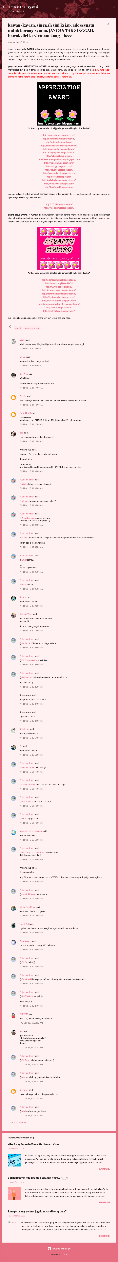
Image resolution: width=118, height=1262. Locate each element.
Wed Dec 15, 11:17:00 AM (31, 388)
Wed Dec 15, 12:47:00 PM (31, 704)
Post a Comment (19, 1122)
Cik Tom (25, 1060)
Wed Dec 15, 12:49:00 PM (31, 721)
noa (21, 432)
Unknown (24, 1090)
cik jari (22, 357)
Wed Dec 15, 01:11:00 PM (31, 772)
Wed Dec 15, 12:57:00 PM (31, 738)
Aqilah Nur (24, 729)
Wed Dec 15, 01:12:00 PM (31, 806)
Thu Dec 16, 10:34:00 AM (31, 1081)
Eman (24, 560)
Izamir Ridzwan (29, 784)
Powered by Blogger (61, 1248)
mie (21, 1031)
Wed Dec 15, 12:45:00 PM (31, 647)
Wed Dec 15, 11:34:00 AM (31, 488)
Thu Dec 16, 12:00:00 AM (31, 1023)
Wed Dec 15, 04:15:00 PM (31, 915)
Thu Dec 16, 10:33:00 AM (31, 1064)
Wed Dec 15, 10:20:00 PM (31, 966)
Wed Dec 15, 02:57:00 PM (31, 859)
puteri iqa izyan (32, 328)
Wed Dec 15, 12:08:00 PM (31, 606)
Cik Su (24, 962)
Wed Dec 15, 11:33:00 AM (31, 471)
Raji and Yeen (26, 614)
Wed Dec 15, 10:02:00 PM (31, 949)
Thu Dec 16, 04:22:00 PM (31, 1098)
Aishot (23, 597)
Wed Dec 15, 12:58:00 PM (31, 755)
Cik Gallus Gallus (29, 660)
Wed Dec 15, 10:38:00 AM (31, 348)
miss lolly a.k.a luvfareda (31, 831)
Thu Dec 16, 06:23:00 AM (31, 1047)
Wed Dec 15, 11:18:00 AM (31, 405)
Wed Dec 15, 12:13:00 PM (31, 630)
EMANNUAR (25, 413)
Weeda (23, 396)
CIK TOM (24, 1014)
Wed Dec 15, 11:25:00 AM (31, 424)
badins (65, 1254)
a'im (23, 1111)
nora (24, 584)
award (18, 328)
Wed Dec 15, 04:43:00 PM (31, 932)
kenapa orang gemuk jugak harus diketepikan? (37, 1211)
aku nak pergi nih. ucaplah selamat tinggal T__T (38, 1178)
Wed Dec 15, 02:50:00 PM (31, 840)
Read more (104, 1169)
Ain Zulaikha (25, 941)
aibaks (23, 340)
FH (21, 746)
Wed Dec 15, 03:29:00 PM (31, 898)
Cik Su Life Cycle (27, 907)
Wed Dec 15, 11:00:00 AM (31, 365)
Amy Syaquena (29, 518)
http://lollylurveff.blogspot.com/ (59, 183)
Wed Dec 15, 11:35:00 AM (31, 572)
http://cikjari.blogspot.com (59, 176)
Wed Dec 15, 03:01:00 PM (31, 881)
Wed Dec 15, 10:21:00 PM (31, 1006)
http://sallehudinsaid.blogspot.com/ (59, 180)
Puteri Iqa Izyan (27, 479)
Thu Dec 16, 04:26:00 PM (31, 1115)
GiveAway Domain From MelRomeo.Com (33, 1144)
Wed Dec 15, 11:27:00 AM (31, 441)
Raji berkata (27, 677)
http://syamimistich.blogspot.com (59, 173)
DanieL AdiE (27, 643)
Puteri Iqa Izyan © (24, 7)
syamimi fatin (28, 767)
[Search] (114, 7)
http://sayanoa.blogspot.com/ (59, 170)
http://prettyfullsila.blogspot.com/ (59, 311)
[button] (108, 24)
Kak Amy (24, 374)
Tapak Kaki (25, 924)
